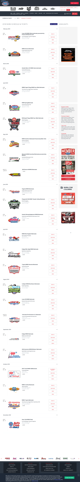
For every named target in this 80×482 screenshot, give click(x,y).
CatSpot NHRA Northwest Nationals (31, 284)
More (24, 14)
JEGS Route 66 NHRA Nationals (29, 169)
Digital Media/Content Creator (16, 14)
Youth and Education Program (49, 466)
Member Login (68, 13)
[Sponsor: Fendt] (58, 458)
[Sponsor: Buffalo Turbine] (36, 458)
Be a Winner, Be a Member (49, 470)
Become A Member (70, 7)
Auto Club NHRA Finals (27, 419)
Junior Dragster (49, 464)
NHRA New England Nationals (29, 233)
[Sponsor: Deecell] (50, 458)
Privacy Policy (57, 479)
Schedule (18, 13)
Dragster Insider (65, 106)
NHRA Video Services (30, 470)
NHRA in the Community (68, 470)
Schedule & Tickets (68, 175)
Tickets (75, 13)
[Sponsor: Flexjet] (65, 458)
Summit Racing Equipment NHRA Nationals (32, 214)
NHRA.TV (75, 7)
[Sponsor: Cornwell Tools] (43, 458)
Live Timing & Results (52, 370)
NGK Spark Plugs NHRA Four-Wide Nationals (32, 118)
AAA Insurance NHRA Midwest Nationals (32, 349)
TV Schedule (31, 13)
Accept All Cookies (69, 477)
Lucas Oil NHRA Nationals (28, 299)
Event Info (53, 37)
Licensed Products (12, 471)
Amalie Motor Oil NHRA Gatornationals (31, 68)
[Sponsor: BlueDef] (29, 458)
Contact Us (68, 468)
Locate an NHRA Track (11, 468)
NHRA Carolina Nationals (28, 384)
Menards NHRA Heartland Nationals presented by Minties (34, 154)
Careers (68, 466)
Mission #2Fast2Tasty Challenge (52, 13)
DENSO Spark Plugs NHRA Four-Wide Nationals (33, 87)
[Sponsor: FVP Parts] (72, 458)
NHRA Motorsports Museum (31, 464)
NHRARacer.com (30, 471)
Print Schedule (53, 24)
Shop (44, 13)
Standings (26, 13)
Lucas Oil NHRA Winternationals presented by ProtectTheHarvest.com (33, 34)
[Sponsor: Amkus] (22, 458)
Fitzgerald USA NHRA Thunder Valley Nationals (33, 199)
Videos (53, 343)
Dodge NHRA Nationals (27, 334)
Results (22, 13)
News (11, 13)
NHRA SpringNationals (27, 102)
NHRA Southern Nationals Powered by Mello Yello (34, 138)
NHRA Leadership (68, 464)
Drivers (36, 13)
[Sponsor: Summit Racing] (7, 458)
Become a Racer (63, 7)
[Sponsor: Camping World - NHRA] (14, 458)
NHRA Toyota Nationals (28, 400)
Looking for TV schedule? (26, 18)
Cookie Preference (30, 468)
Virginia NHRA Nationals (28, 189)
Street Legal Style (49, 468)
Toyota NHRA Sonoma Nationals (30, 264)
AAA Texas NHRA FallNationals (29, 368)
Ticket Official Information (12, 470)
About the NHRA (12, 464)
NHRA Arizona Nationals (28, 48)
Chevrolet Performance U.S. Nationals (31, 314)
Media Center (30, 466)
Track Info (40, 13)
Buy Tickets (74, 3)
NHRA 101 (12, 466)
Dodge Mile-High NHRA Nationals (30, 249)
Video (14, 13)
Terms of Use (35, 480)
